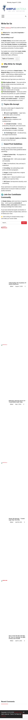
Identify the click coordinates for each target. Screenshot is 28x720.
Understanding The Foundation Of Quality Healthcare (17, 283)
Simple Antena (18, 712)
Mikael (11, 286)
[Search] (25, 16)
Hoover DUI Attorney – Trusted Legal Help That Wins (16, 519)
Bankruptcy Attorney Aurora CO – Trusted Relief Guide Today (17, 401)
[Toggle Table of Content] (16, 59)
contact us (8, 27)
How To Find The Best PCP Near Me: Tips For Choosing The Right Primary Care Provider (17, 637)
